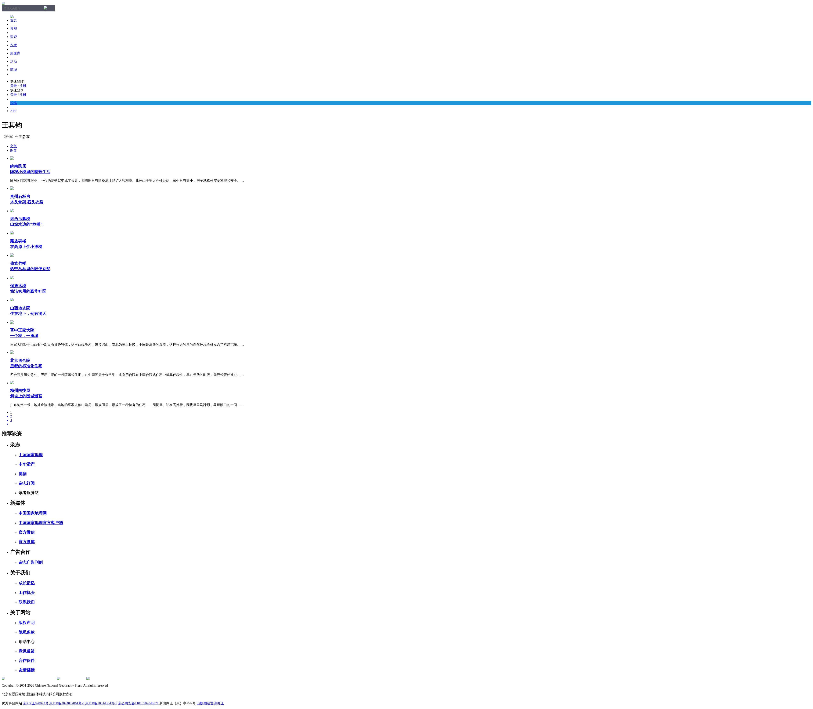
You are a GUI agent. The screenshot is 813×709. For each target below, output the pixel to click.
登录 (13, 86)
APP (13, 111)
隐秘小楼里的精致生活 (30, 171)
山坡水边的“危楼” (26, 224)
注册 (22, 86)
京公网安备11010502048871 (138, 703)
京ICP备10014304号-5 (101, 703)
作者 (13, 45)
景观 (13, 28)
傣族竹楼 (18, 263)
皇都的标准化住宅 (26, 366)
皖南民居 (18, 166)
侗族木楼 (18, 286)
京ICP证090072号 (35, 703)
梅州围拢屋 (20, 390)
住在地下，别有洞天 (28, 313)
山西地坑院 (20, 308)
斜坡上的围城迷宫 (26, 396)
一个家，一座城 (24, 335)
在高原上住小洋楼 (26, 246)
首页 (13, 20)
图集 (13, 150)
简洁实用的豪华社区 (28, 291)
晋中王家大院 (22, 330)
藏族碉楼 (18, 241)
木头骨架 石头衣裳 (26, 202)
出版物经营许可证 (210, 703)
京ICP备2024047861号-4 (66, 703)
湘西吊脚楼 (20, 218)
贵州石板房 (20, 196)
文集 (13, 146)
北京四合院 (20, 360)
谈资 (13, 37)
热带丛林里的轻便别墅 (30, 269)
